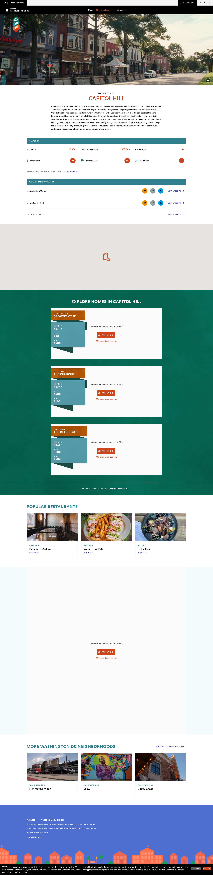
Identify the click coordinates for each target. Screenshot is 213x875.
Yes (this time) (106, 335)
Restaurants (205, 3)
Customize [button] (196, 868)
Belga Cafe (144, 549)
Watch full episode (118, 489)
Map (90, 10)
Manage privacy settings (106, 341)
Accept (206, 868)
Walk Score (75, 171)
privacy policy (21, 872)
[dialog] (106, 869)
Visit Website (34, 553)
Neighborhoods (187, 3)
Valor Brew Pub (93, 549)
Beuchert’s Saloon (40, 549)
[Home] (17, 10)
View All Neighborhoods (170, 746)
